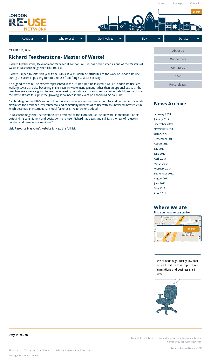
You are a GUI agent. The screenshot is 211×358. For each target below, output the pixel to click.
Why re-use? (66, 38)
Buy (144, 38)
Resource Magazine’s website (33, 128)
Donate (183, 38)
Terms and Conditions (36, 350)
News (178, 76)
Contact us (196, 3)
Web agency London (19, 355)
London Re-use (27, 22)
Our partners (178, 59)
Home (160, 3)
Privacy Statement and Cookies (73, 350)
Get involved (106, 38)
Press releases (178, 84)
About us (27, 38)
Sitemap (177, 3)
